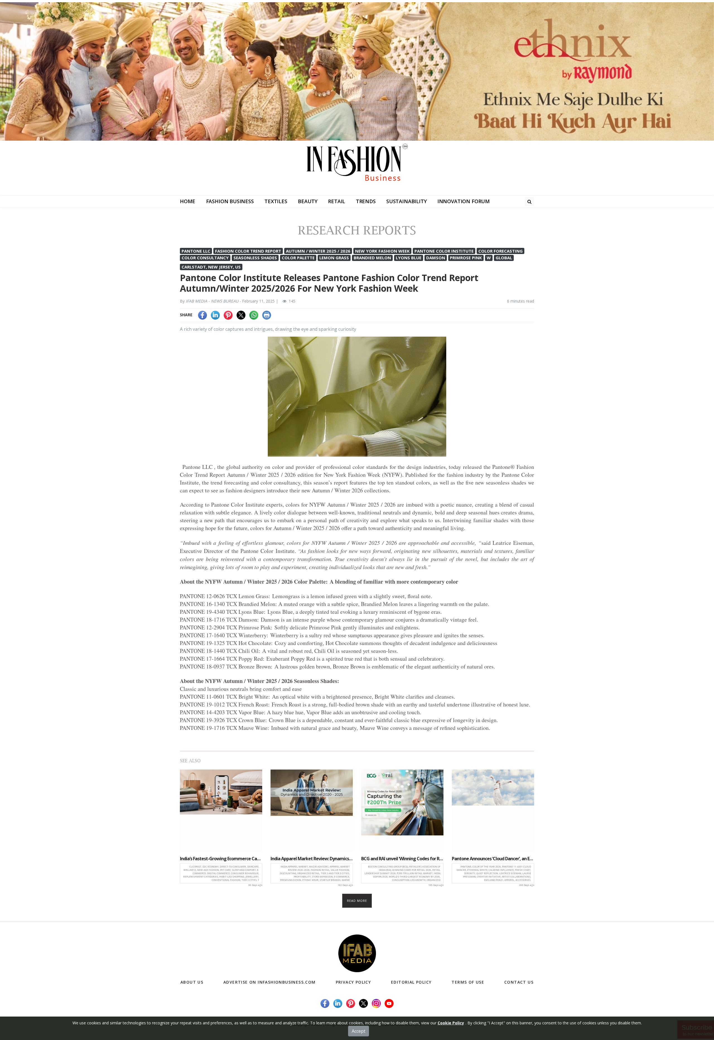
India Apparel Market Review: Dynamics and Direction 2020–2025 (312, 859)
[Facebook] (202, 314)
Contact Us (519, 982)
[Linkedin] (215, 314)
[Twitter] (241, 314)
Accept (358, 1031)
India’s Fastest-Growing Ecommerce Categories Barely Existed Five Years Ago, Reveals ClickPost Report (221, 859)
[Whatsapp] (253, 314)
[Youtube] (389, 1003)
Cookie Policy (451, 1022)
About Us (191, 982)
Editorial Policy (411, 982)
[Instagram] (376, 1003)
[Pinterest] (228, 314)
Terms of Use (468, 982)
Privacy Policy (353, 982)
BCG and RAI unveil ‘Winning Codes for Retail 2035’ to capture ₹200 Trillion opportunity (402, 859)
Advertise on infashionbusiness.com (269, 982)
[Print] (266, 314)
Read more (357, 900)
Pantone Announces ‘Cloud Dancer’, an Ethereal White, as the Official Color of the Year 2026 (493, 859)
